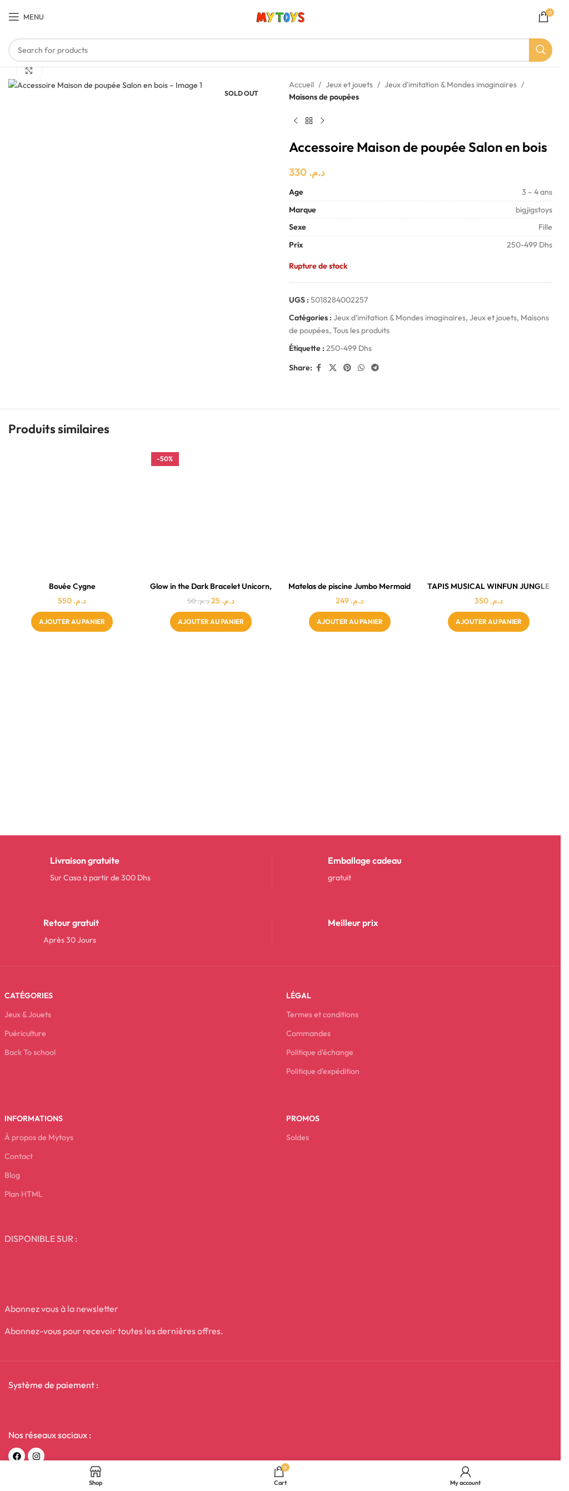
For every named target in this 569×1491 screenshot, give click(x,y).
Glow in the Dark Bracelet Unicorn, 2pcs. (211, 591)
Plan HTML (23, 1194)
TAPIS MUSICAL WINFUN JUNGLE (488, 586)
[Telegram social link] (375, 367)
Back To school (30, 1052)
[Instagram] (36, 1456)
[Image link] (92, 1409)
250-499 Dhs (349, 348)
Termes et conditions (322, 1014)
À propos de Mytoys (38, 1137)
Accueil (301, 85)
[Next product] (322, 121)
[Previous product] (295, 121)
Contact (18, 1156)
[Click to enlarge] (29, 70)
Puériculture (25, 1033)
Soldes (297, 1137)
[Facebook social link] (319, 367)
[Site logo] (280, 16)
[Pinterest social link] (347, 367)
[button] (72, 622)
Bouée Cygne (72, 586)
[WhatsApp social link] (361, 367)
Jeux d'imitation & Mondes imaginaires (451, 85)
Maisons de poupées (324, 97)
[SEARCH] (540, 50)
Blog (12, 1175)
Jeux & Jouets (27, 1014)
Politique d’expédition (323, 1071)
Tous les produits (361, 330)
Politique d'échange (319, 1052)
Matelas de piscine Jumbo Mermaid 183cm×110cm (349, 591)
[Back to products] (309, 121)
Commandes (308, 1033)
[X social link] (333, 367)
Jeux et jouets (349, 85)
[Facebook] (16, 1456)
